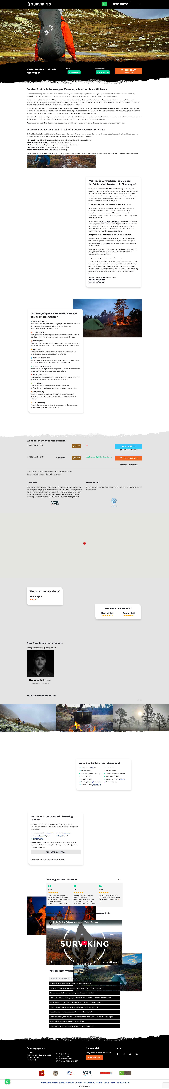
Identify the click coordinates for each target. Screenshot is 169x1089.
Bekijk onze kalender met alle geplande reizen (43, 474)
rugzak (96, 191)
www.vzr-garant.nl (72, 497)
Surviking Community (93, 782)
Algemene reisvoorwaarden (49, 1082)
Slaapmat (67, 833)
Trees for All (97, 785)
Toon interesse (128, 446)
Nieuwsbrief (94, 1057)
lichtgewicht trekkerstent (110, 221)
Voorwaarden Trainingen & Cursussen (70, 1082)
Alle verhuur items (55, 852)
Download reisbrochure (129, 450)
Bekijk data (129, 71)
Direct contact (120, 4)
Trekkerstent (49, 833)
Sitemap (113, 1082)
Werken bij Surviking (123, 1082)
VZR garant (121, 779)
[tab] (84, 983)
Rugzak (60, 836)
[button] (141, 700)
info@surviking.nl (64, 1054)
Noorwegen (109, 102)
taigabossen (119, 100)
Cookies (106, 1082)
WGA (91, 768)
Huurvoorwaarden (89, 1082)
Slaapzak (42, 836)
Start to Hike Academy (96, 282)
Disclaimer (99, 1082)
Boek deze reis (130, 458)
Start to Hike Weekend (96, 280)
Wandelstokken (38, 838)
